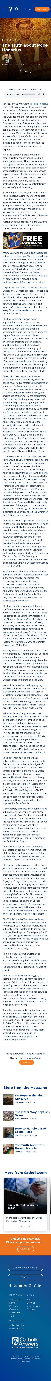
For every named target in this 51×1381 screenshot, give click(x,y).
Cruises (31, 1309)
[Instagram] (25, 1285)
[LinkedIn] (40, 1285)
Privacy (20, 1359)
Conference (33, 1306)
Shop (28, 9)
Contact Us (28, 1359)
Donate (42, 9)
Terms (13, 1359)
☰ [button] (3, 9)
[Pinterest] (30, 1285)
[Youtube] (20, 1285)
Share (25, 71)
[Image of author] (7, 58)
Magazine (9, 40)
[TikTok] (35, 1285)
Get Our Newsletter (26, 1268)
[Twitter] (15, 1285)
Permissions (16, 1328)
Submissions (16, 1325)
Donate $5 (26, 1062)
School (31, 1303)
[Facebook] (10, 1285)
